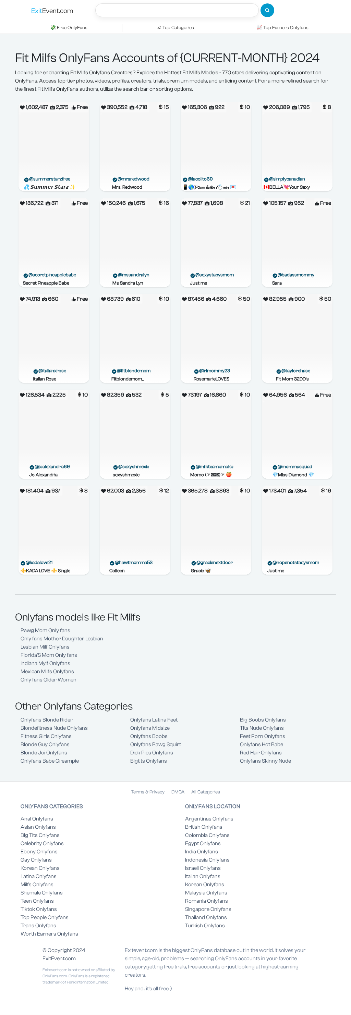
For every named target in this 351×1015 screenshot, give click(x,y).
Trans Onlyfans (38, 926)
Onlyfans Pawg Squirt (155, 744)
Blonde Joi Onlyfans (44, 753)
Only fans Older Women (48, 680)
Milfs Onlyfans (37, 884)
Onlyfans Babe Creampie (50, 761)
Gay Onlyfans (36, 860)
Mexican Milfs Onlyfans (47, 671)
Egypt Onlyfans (203, 843)
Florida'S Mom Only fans (49, 655)
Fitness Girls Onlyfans (46, 736)
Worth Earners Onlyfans (49, 934)
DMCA (177, 792)
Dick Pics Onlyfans (151, 753)
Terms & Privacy (148, 792)
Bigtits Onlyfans (148, 761)
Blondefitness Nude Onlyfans (54, 728)
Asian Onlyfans (38, 827)
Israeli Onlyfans (203, 868)
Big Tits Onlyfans (40, 835)
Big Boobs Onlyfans (263, 720)
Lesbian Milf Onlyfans (45, 647)
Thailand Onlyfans (206, 917)
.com (52, 11)
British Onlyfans (203, 827)
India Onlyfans (201, 852)
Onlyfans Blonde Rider (47, 720)
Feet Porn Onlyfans (262, 736)
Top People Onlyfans (45, 917)
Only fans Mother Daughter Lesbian (62, 639)
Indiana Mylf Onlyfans (45, 663)
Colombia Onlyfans (207, 835)
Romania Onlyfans (206, 901)
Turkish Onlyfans (205, 926)
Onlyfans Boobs (149, 736)
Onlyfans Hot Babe (261, 744)
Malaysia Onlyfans (206, 893)
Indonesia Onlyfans (207, 860)
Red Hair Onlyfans (261, 753)
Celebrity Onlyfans (42, 843)
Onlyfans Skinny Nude (265, 761)
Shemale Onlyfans (42, 893)
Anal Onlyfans (37, 819)
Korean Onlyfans (40, 868)
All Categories (205, 792)
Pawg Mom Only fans (45, 630)
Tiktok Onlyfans (39, 909)
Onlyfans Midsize (150, 728)
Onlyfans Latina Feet (154, 720)
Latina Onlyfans (39, 876)
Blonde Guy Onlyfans (45, 744)
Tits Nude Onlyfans (262, 728)
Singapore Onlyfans (208, 909)
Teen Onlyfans (37, 901)
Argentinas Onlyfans (209, 819)
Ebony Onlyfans (39, 852)
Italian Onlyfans (202, 876)
